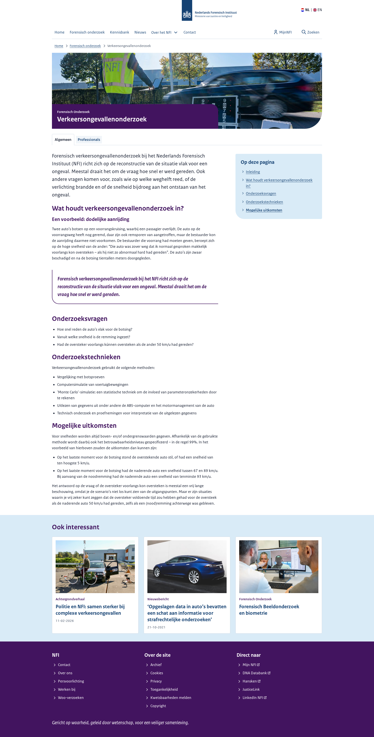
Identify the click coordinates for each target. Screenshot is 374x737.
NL (307, 9)
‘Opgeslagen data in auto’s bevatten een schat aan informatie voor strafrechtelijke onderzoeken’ (186, 613)
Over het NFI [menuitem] (161, 32)
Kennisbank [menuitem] (119, 32)
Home (59, 46)
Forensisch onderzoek (85, 46)
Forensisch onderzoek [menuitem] (87, 32)
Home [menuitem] (59, 32)
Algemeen (63, 139)
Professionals (89, 139)
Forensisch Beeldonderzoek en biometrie (269, 609)
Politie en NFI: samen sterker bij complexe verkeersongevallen (90, 609)
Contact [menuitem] (190, 32)
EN (320, 9)
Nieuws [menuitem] (140, 32)
